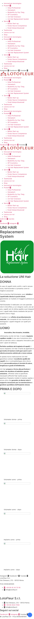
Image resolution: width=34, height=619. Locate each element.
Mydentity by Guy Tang (16, 12)
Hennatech (11, 10)
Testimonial (8, 30)
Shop (5, 35)
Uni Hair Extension (14, 17)
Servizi (6, 21)
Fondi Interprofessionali (16, 28)
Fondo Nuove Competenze (17, 26)
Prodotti (7, 6)
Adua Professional (14, 8)
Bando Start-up (13, 23)
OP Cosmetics (13, 14)
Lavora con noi (9, 32)
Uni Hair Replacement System (18, 19)
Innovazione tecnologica (12, 3)
